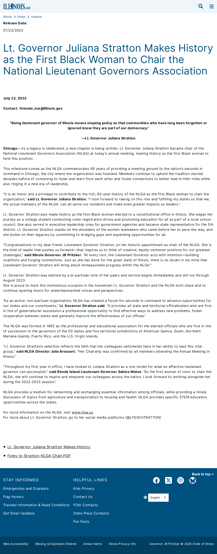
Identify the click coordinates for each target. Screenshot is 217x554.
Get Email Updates (19, 513)
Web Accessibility (16, 544)
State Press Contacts (91, 513)
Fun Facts (81, 521)
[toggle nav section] (211, 6)
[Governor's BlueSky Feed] (192, 481)
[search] (200, 6)
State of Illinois (203, 544)
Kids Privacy (83, 488)
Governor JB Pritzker (165, 544)
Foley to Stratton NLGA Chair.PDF (39, 456)
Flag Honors (13, 497)
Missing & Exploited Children (56, 544)
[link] (156, 481)
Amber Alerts (92, 544)
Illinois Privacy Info (122, 544)
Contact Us (82, 497)
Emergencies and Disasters (26, 488)
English (155, 497)
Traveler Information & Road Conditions (36, 505)
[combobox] (158, 498)
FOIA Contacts (85, 505)
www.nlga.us (82, 412)
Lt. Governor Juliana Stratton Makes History (48, 447)
